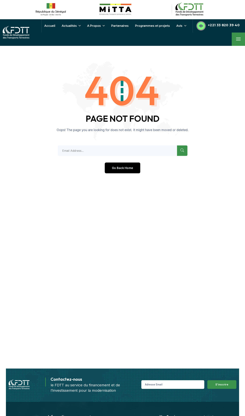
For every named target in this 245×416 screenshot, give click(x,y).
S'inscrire (221, 384)
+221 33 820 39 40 (224, 25)
